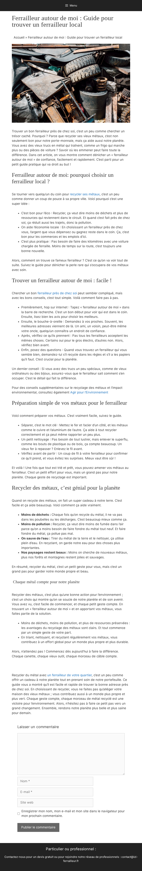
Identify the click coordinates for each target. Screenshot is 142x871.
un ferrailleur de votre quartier (69, 675)
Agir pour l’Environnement (89, 392)
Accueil (19, 37)
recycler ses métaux (85, 194)
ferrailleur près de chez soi (57, 293)
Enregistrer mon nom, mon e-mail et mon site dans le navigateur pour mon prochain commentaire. (73, 813)
